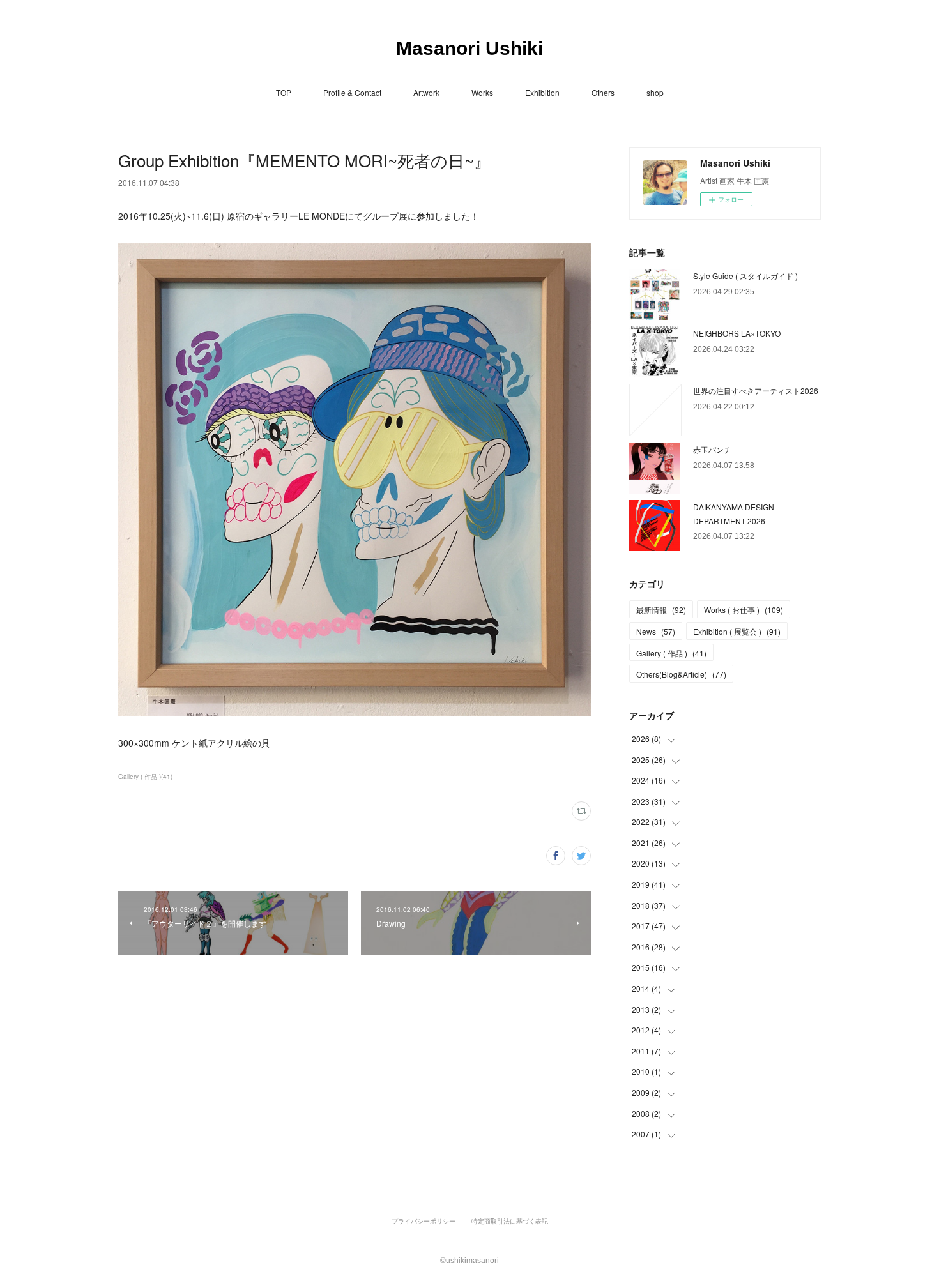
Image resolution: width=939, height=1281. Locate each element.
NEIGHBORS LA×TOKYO (737, 333)
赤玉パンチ (712, 449)
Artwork (426, 92)
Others (603, 92)
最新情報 (661, 609)
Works (482, 92)
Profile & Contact (352, 92)
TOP (283, 92)
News (655, 631)
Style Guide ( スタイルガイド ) (745, 275)
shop (655, 92)
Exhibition (542, 92)
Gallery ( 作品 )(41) (145, 776)
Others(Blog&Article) (681, 674)
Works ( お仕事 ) (743, 609)
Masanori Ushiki (469, 48)
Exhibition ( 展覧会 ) (737, 631)
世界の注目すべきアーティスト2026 (755, 390)
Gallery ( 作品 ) (671, 653)
